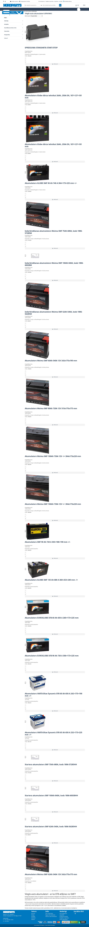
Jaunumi (33, 913)
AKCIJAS (26, 12)
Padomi (33, 919)
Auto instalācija (42, 12)
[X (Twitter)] (3, 1)
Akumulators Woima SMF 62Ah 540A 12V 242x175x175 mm (51, 874)
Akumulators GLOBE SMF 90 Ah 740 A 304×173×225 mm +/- (51, 183)
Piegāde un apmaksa (49, 1)
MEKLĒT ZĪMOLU (68, 12)
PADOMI (61, 12)
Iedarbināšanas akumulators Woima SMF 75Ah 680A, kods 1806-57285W (53, 232)
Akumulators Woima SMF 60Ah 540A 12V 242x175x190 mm (51, 360)
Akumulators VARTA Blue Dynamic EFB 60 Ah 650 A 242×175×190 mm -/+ (53, 694)
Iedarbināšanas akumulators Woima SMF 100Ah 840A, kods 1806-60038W (54, 264)
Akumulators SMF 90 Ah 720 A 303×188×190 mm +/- (47, 542)
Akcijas (32, 915)
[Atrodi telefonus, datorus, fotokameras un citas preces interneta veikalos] (74, 921)
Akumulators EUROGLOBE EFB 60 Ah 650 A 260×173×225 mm (52, 618)
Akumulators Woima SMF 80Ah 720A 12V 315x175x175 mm (51, 408)
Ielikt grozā (56, 64)
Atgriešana (56, 1)
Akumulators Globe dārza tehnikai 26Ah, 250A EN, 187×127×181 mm (53, 96)
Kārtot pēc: (27, 16)
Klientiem (33, 918)
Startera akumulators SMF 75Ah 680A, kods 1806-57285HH (51, 764)
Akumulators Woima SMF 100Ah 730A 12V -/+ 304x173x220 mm (53, 456)
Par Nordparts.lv (41, 1)
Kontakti (60, 1)
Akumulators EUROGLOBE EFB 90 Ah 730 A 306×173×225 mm (52, 655)
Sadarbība (62, 915)
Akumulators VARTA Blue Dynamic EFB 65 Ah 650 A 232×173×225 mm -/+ (53, 733)
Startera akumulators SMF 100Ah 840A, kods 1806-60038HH (51, 795)
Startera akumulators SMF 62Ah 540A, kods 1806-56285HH (51, 826)
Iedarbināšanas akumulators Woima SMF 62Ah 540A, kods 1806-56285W (53, 313)
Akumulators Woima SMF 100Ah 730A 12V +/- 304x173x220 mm (53, 504)
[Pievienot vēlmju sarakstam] (25, 32)
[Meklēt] (60, 5)
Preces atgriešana (63, 919)
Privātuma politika (64, 916)
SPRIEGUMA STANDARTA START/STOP (41, 47)
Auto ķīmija (49, 12)
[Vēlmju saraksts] (78, 5)
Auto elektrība (56, 12)
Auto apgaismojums (34, 12)
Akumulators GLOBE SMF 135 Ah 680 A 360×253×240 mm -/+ (51, 580)
